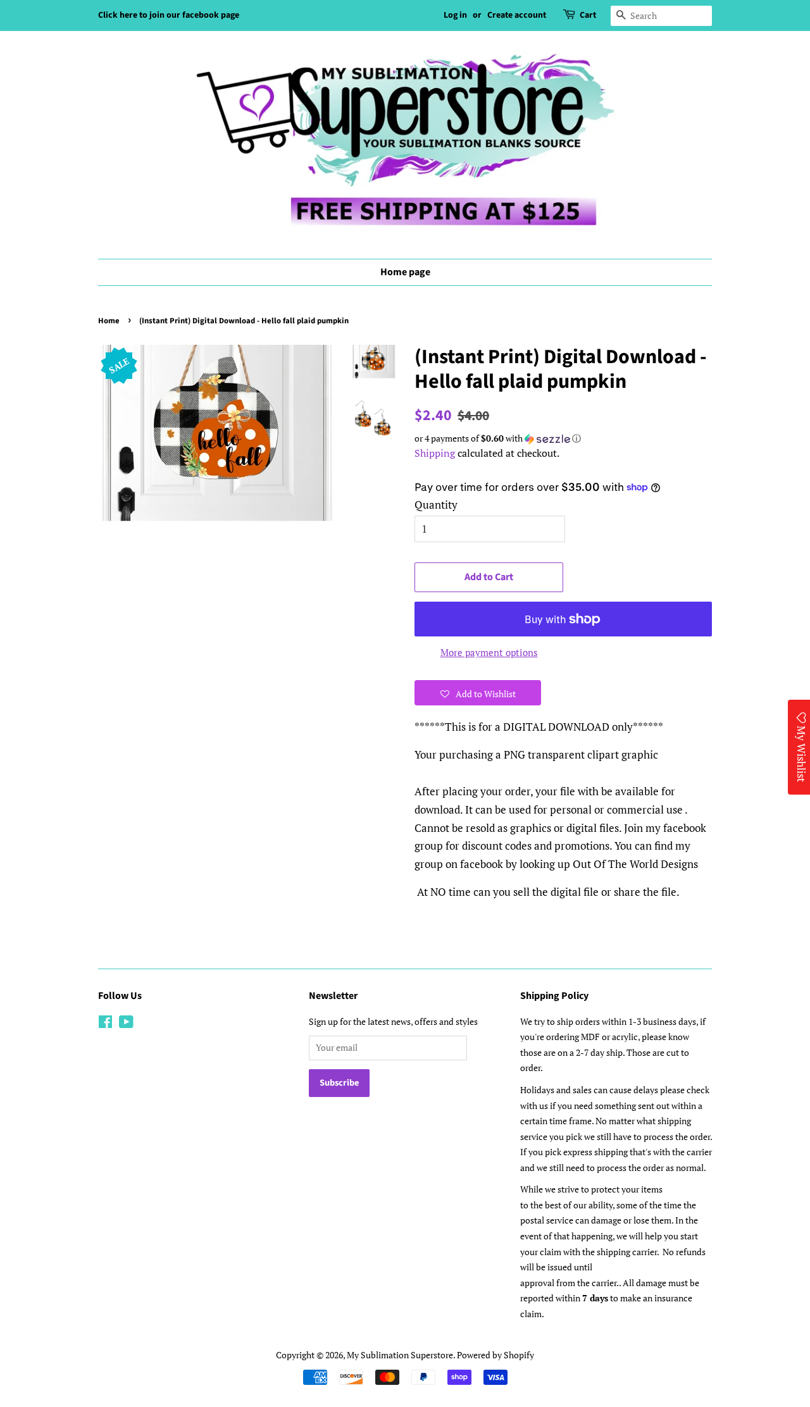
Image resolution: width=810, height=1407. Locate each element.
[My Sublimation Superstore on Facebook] (105, 1024)
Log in (455, 15)
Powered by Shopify (495, 1355)
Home (109, 320)
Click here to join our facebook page (168, 15)
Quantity (436, 504)
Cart (588, 15)
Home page (405, 272)
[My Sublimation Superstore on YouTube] (126, 1024)
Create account (516, 15)
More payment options (489, 652)
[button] (563, 438)
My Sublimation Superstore (400, 1355)
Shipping (434, 453)
